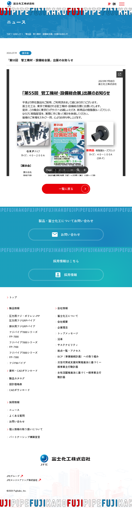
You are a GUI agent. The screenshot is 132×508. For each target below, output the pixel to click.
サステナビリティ (67, 345)
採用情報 (14, 402)
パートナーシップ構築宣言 (24, 437)
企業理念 (62, 327)
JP (109, 4)
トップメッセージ (67, 333)
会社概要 (62, 322)
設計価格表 (15, 384)
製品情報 (14, 308)
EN (114, 4)
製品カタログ (17, 378)
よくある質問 (17, 416)
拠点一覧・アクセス (69, 351)
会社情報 (62, 308)
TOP (8, 34)
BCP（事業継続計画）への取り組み (78, 356)
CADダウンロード (19, 390)
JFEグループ (13, 476)
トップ (13, 297)
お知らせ (17, 34)
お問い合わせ (17, 421)
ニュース (14, 410)
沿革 (60, 339)
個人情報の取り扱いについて (26, 429)
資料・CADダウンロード (23, 370)
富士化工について (67, 316)
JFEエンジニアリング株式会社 (22, 480)
